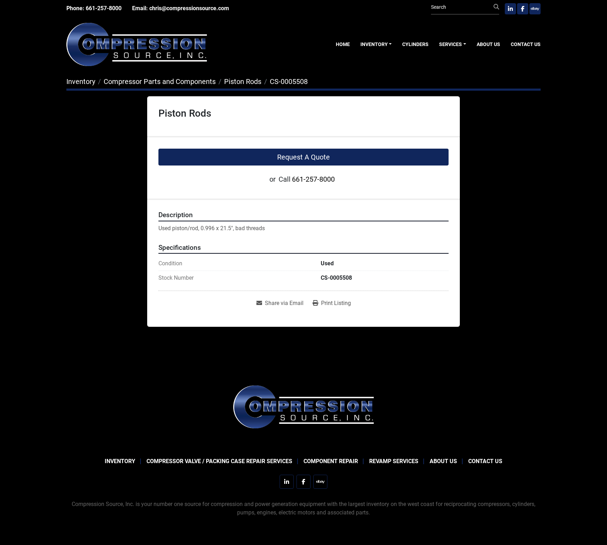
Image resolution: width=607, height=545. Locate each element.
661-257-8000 (104, 8)
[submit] (496, 7)
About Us (488, 44)
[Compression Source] (303, 406)
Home (343, 44)
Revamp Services (393, 461)
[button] (376, 44)
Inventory (374, 44)
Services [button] (450, 44)
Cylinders (415, 44)
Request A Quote (303, 157)
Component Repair (331, 461)
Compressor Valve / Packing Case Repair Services (219, 461)
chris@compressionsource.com (189, 8)
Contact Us (526, 44)
